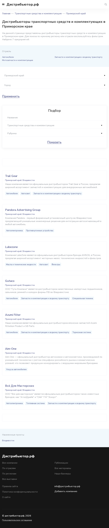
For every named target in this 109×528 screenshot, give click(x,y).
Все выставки (9, 479)
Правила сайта (10, 486)
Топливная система (35, 403)
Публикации (61, 462)
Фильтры (56, 264)
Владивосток (8, 440)
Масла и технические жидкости (21, 264)
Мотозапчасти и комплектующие (17, 60)
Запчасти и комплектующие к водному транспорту (78, 57)
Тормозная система (81, 332)
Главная (6, 13)
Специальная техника (82, 298)
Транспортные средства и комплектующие (38, 13)
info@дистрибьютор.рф (67, 486)
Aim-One (10, 349)
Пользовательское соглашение (17, 520)
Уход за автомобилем (16, 369)
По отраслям (9, 468)
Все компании (9, 462)
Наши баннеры (62, 473)
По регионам (9, 473)
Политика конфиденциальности (20, 491)
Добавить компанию (65, 491)
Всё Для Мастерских (19, 386)
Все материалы (62, 468)
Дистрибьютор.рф (23, 4)
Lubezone (11, 247)
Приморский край (76, 13)
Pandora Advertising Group (22, 210)
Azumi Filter (13, 315)
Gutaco (9, 281)
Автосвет (25, 193)
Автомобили (8, 57)
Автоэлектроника (14, 230)
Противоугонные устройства (39, 230)
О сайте (6, 497)
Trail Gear (11, 176)
